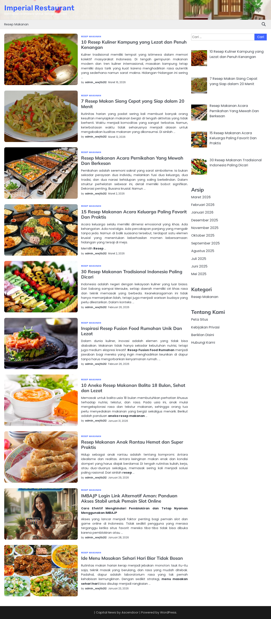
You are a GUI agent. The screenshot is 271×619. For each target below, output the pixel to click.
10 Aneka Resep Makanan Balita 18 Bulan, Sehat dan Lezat (133, 387)
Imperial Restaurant (39, 8)
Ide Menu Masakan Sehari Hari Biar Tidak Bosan (132, 558)
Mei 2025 (198, 274)
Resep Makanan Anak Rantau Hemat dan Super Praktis (132, 444)
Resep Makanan (16, 24)
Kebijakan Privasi (205, 327)
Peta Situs (199, 319)
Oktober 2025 (202, 235)
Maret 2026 (201, 197)
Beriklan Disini (202, 334)
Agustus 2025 (202, 250)
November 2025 (204, 227)
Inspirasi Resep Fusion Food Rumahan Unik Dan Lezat (131, 330)
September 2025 (205, 243)
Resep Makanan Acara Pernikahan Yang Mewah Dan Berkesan (132, 160)
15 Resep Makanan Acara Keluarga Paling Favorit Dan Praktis (134, 214)
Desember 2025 (204, 220)
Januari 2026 (202, 212)
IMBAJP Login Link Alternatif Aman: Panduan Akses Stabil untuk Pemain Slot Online (129, 498)
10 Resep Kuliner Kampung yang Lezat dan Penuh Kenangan (134, 44)
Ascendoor (130, 612)
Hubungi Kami (203, 342)
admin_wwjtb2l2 (95, 82)
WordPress (168, 612)
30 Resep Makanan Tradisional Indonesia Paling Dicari (131, 274)
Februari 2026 (202, 204)
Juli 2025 (198, 258)
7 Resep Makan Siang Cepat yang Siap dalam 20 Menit (132, 103)
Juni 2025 (199, 266)
